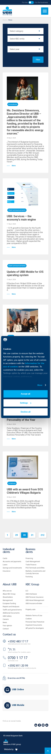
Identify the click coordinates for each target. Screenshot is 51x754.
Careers (6, 619)
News (5, 622)
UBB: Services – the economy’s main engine (21, 218)
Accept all (25, 394)
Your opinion (7, 626)
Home (5, 20)
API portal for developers (35, 628)
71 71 (12, 649)
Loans (5, 565)
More (39, 385)
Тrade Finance (31, 565)
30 (24, 535)
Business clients (30, 550)
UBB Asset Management (35, 600)
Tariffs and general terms (12, 610)
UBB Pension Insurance (34, 597)
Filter (38, 60)
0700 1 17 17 (17, 658)
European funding (9, 603)
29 (16, 535)
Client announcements (17, 210)
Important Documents (34, 625)
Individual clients (8, 550)
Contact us (9, 634)
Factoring (29, 577)
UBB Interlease (31, 594)
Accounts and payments (12, 562)
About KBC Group (9, 594)
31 (32, 535)
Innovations (12, 104)
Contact (6, 629)
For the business (41, 2)
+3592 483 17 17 (18, 641)
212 (42, 535)
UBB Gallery (7, 616)
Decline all (25, 412)
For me (24, 2)
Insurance (6, 571)
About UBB (9, 584)
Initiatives (12, 483)
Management (8, 600)
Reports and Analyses (11, 607)
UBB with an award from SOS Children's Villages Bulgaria (25, 491)
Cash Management (33, 562)
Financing (29, 558)
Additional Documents (11, 613)
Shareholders (8, 597)
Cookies (29, 619)
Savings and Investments (12, 568)
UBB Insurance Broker (34, 603)
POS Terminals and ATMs (35, 568)
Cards (5, 558)
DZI (27, 591)
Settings (24, 403)
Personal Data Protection (35, 622)
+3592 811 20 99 (18, 665)
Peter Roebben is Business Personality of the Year (23, 418)
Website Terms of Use (34, 616)
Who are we (7, 591)
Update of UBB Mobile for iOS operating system (25, 273)
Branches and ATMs (16, 678)
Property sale (30, 609)
